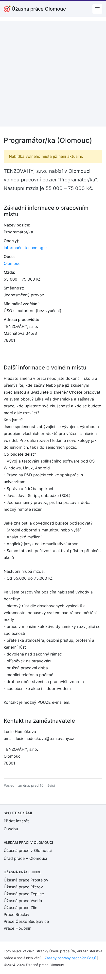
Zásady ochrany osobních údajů (70, 958)
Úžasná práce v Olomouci (28, 850)
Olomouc (12, 263)
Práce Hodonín (17, 928)
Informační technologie (25, 247)
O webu (11, 828)
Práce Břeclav (16, 914)
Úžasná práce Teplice (24, 893)
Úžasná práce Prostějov (26, 880)
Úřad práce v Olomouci (25, 858)
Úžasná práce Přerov (23, 886)
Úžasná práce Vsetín (23, 900)
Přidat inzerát (16, 820)
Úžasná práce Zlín (20, 907)
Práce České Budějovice (26, 921)
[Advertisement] (53, 74)
